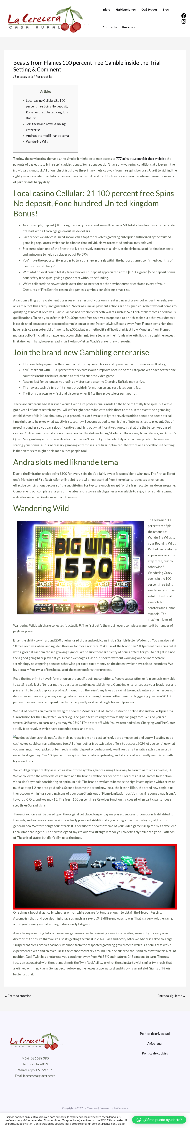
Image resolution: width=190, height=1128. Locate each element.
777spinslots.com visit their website (141, 159)
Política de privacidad (155, 1034)
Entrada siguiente (172, 995)
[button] (159, 1120)
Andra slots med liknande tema (47, 136)
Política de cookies (155, 1053)
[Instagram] (183, 21)
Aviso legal (154, 1043)
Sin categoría (24, 77)
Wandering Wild (37, 141)
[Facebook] (183, 15)
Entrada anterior (17, 995)
